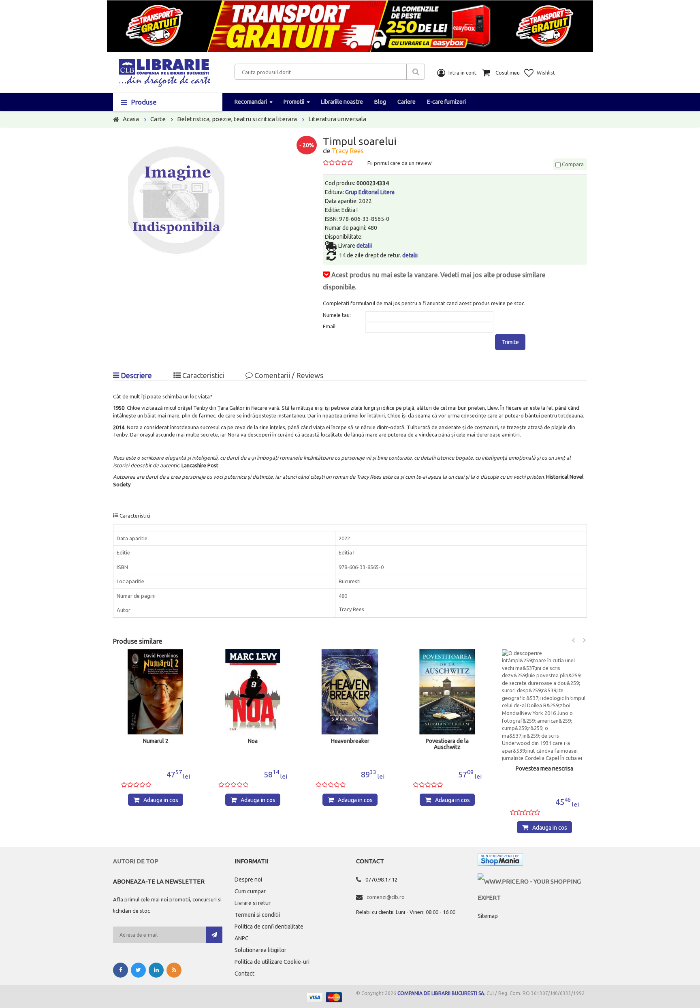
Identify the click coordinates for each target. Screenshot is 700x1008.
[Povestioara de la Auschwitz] (447, 691)
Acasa (131, 119)
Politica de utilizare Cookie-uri (272, 962)
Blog (380, 101)
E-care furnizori (446, 101)
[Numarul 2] (155, 691)
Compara (572, 164)
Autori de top (135, 861)
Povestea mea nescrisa (544, 769)
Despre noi (248, 879)
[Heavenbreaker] (350, 691)
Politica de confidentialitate (269, 926)
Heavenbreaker (350, 741)
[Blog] (173, 970)
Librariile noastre (342, 101)
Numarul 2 (156, 741)
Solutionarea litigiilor (260, 950)
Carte (158, 119)
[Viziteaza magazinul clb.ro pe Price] (532, 881)
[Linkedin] (156, 970)
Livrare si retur (253, 903)
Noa (253, 741)
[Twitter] (138, 970)
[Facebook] (120, 970)
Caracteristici (202, 375)
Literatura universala (337, 119)
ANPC (242, 938)
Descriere (135, 375)
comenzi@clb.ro (386, 897)
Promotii (294, 101)
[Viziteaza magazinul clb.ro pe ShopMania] (500, 861)
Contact (244, 973)
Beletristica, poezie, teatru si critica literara (237, 119)
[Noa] (252, 691)
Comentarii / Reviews (288, 375)
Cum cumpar (250, 891)
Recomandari (251, 101)
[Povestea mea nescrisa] (544, 705)
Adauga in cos (160, 800)
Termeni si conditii (257, 915)
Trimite (510, 342)
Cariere (406, 101)
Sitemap (488, 916)
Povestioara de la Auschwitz (447, 744)
